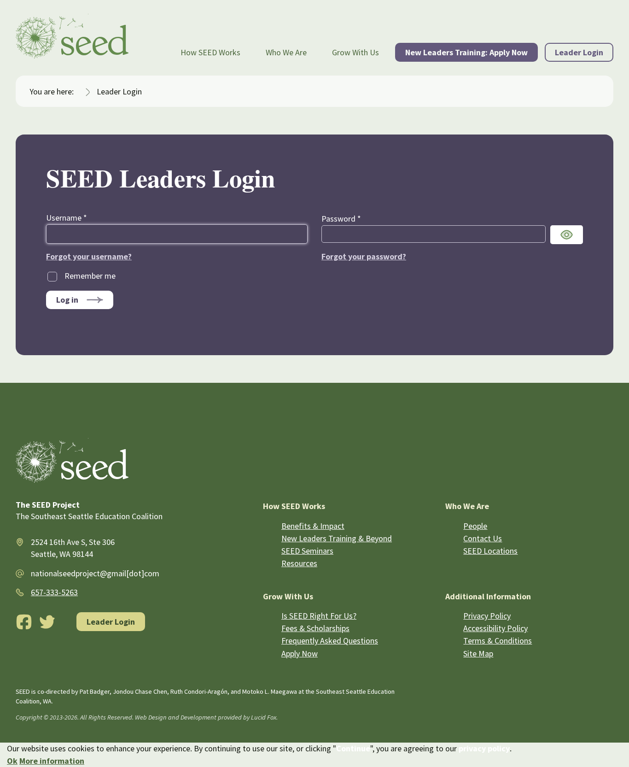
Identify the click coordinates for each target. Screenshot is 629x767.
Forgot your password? (363, 256)
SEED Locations (490, 550)
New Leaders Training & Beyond (336, 538)
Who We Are (286, 52)
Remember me (90, 275)
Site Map (478, 653)
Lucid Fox (263, 717)
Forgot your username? (89, 256)
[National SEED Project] (72, 38)
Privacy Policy (487, 615)
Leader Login (579, 52)
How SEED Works (210, 52)
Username (66, 217)
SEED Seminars (307, 550)
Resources (299, 563)
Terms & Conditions (497, 640)
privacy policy (484, 748)
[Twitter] (47, 622)
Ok (12, 760)
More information (51, 760)
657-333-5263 (54, 592)
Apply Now (299, 653)
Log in (67, 299)
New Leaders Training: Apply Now (466, 52)
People (475, 526)
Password (341, 218)
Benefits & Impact (312, 526)
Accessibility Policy (495, 628)
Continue (353, 748)
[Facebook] (24, 622)
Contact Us (482, 538)
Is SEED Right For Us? (318, 615)
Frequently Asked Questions (329, 640)
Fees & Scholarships (315, 628)
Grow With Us (355, 52)
